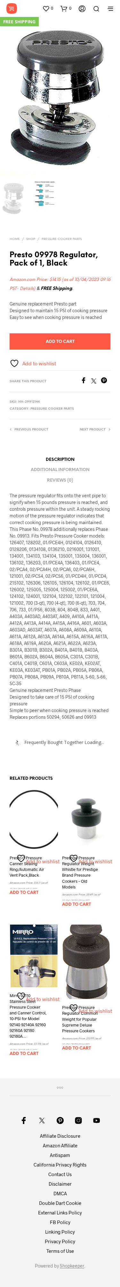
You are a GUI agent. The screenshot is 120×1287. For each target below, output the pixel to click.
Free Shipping (19, 22)
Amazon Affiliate (60, 1145)
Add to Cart (60, 342)
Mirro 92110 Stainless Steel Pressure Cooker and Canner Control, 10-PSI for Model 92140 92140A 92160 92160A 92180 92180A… (28, 1016)
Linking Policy (60, 1232)
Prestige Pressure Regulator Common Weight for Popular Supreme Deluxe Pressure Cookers (80, 1019)
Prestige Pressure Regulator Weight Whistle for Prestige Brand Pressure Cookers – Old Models (80, 872)
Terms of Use (60, 1251)
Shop (30, 239)
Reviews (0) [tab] (60, 480)
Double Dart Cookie (60, 1203)
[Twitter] (96, 381)
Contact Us (60, 1174)
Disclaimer (60, 1184)
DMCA (60, 1193)
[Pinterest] (105, 381)
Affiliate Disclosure (60, 1136)
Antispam (60, 1155)
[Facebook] (85, 381)
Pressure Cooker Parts (62, 239)
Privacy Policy (60, 1241)
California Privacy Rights (60, 1164)
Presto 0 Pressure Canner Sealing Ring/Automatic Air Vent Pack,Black (27, 866)
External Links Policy (60, 1212)
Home (15, 239)
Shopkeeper (72, 1265)
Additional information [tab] (60, 470)
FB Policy (60, 1222)
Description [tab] (60, 460)
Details (27, 288)
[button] (47, 8)
